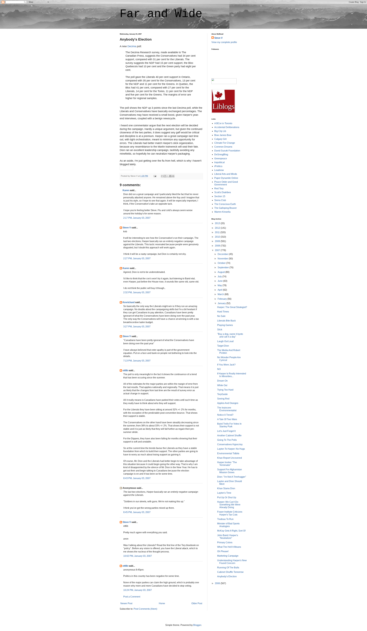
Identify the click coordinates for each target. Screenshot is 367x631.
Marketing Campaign (227, 556)
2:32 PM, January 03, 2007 (137, 292)
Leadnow (219, 170)
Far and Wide (161, 14)
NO (219, 369)
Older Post (196, 603)
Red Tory (218, 188)
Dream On (222, 381)
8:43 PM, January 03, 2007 (137, 478)
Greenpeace (220, 158)
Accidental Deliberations (226, 127)
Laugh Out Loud (225, 341)
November (223, 258)
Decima (131, 46)
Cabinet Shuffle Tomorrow (230, 572)
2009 (218, 241)
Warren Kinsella (222, 212)
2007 (218, 250)
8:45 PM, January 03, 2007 (137, 512)
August (221, 272)
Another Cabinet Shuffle (229, 435)
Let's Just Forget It (226, 431)
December (223, 254)
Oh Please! (223, 551)
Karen (126, 190)
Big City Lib (220, 131)
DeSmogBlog (221, 154)
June (220, 281)
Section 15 (219, 196)
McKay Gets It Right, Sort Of (231, 530)
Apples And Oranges (227, 403)
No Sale (221, 316)
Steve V (127, 227)
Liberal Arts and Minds (225, 174)
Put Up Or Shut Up (226, 497)
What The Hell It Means (229, 547)
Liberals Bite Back (226, 320)
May (220, 285)
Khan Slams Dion (226, 488)
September (223, 267)
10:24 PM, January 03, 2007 (137, 590)
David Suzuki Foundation (227, 150)
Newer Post (126, 603)
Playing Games (225, 325)
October (222, 263)
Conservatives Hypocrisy (230, 444)
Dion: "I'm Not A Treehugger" (231, 477)
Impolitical (219, 162)
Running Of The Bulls (228, 567)
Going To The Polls (227, 440)
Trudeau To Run (225, 519)
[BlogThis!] (165, 176)
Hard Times (223, 311)
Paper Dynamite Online (226, 178)
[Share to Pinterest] (173, 176)
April (220, 290)
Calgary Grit (220, 139)
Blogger (197, 625)
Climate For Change (224, 143)
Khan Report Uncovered (229, 458)
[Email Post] (155, 176)
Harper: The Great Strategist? (232, 307)
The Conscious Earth (225, 204)
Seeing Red (223, 398)
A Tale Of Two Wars (227, 419)
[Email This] (162, 176)
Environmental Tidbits (228, 453)
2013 (218, 223)
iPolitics (218, 166)
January (222, 303)
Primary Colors (224, 542)
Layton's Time (224, 493)
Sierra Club (220, 200)
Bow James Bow (222, 135)
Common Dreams (223, 147)
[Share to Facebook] (170, 176)
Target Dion (223, 346)
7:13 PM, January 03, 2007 (137, 360)
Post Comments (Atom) (145, 609)
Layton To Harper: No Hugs (231, 449)
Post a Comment (131, 596)
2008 (218, 245)
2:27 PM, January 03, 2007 (137, 258)
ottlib (125, 370)
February (222, 299)
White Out (222, 385)
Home (162, 603)
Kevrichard (129, 302)
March (221, 294)
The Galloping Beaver (225, 208)
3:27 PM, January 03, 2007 (137, 326)
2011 (217, 232)
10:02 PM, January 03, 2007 (137, 556)
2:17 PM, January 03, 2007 (137, 218)
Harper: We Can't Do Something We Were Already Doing (228, 505)
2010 (218, 237)
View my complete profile (224, 42)
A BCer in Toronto (223, 123)
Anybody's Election (227, 576)
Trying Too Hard (225, 390)
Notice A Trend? (225, 415)
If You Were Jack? (226, 364)
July (220, 276)
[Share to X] (167, 176)
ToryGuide (222, 394)
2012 (218, 228)
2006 (218, 583)
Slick (219, 329)
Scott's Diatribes (222, 192)
